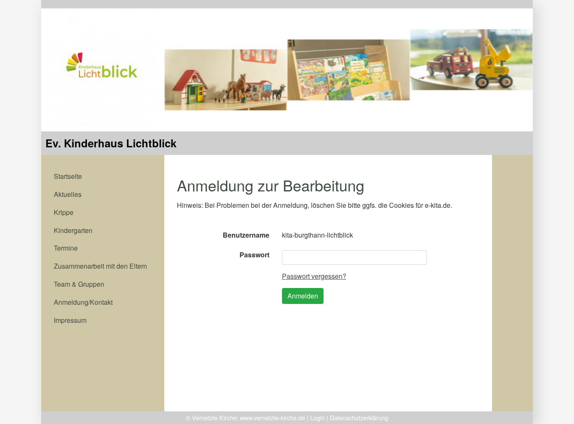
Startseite (68, 176)
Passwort (254, 254)
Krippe (64, 212)
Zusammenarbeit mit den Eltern (100, 266)
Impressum (70, 320)
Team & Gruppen (79, 284)
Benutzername (246, 235)
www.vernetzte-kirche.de (272, 417)
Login (317, 417)
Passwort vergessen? (314, 276)
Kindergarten (73, 230)
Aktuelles (68, 194)
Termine (66, 248)
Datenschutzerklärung (359, 417)
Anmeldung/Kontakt (83, 302)
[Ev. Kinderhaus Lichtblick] (102, 66)
